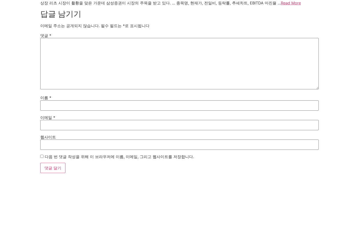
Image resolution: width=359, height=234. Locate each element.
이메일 (47, 117)
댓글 (45, 35)
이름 (45, 98)
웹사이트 (48, 137)
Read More (291, 2)
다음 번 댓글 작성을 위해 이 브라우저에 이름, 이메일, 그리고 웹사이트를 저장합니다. (119, 157)
